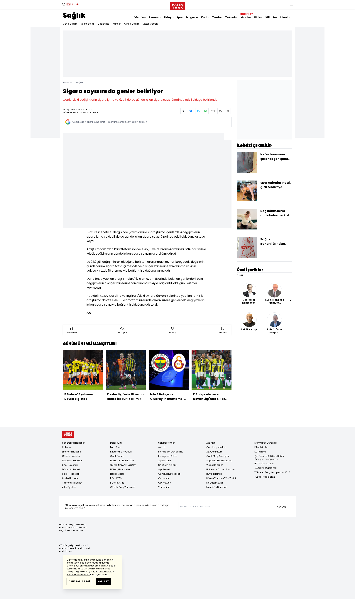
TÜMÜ (240, 275)
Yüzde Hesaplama (264, 476)
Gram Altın (164, 478)
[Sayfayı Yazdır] (220, 111)
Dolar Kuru (116, 442)
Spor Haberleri (70, 465)
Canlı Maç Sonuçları (217, 456)
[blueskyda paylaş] (191, 111)
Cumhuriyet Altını (216, 447)
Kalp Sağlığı (87, 23)
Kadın (205, 17)
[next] (229, 376)
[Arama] (63, 4)
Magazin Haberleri (72, 460)
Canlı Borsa (117, 456)
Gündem (140, 17)
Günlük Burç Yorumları (122, 487)
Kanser (117, 23)
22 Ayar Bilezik (214, 451)
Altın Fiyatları (69, 487)
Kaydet (281, 506)
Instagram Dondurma (170, 451)
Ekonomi (155, 17)
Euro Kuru (115, 447)
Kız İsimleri (260, 451)
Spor (179, 17)
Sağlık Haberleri (71, 473)
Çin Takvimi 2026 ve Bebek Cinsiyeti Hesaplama (269, 458)
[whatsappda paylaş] (206, 111)
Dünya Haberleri (71, 469)
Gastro (246, 17)
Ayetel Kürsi (164, 460)
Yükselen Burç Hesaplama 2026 (272, 472)
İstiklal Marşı (117, 473)
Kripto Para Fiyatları (121, 451)
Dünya (168, 17)
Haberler (67, 82)
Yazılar (217, 17)
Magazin (192, 17)
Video (258, 17)
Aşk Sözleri (164, 469)
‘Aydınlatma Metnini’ (78, 574)
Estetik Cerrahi (150, 23)
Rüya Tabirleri (214, 473)
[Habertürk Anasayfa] (177, 5)
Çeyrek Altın (164, 482)
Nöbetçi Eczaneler (120, 469)
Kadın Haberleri (70, 478)
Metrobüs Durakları (216, 487)
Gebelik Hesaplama (265, 467)
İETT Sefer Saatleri (264, 463)
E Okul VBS (116, 478)
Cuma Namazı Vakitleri (123, 465)
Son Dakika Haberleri (73, 442)
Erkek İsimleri (261, 447)
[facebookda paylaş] (176, 111)
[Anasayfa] (68, 434)
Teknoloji (231, 17)
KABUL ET (103, 581)
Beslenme (103, 23)
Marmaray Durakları (265, 442)
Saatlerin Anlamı (167, 465)
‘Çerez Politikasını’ (102, 571)
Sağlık (74, 15)
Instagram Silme (167, 456)
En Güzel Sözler (214, 482)
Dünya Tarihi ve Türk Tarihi (221, 478)
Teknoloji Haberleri (72, 482)
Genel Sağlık (70, 23)
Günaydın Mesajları (169, 473)
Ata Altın (211, 442)
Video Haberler (214, 465)
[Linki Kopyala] (228, 111)
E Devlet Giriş (117, 482)
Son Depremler (166, 442)
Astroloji (162, 447)
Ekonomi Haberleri (72, 451)
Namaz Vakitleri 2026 (122, 460)
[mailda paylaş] (213, 111)
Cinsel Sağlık (131, 23)
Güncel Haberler (71, 456)
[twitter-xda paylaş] (183, 111)
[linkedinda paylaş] (198, 111)
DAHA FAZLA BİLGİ (79, 581)
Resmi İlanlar (282, 17)
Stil (267, 17)
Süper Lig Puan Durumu (219, 460)
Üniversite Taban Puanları (220, 469)
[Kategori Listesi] (291, 4)
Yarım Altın (164, 487)
